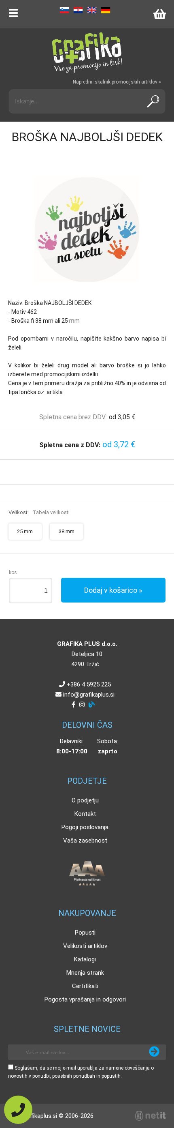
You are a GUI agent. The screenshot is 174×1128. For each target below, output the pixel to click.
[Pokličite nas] (18, 1110)
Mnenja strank (85, 972)
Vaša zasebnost (85, 840)
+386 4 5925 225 (89, 684)
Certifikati (85, 986)
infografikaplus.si (89, 694)
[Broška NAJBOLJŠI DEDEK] (87, 229)
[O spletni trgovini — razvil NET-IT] (150, 1116)
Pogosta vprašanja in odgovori (85, 999)
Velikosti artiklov (85, 946)
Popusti (85, 932)
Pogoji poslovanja (85, 827)
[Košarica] (159, 14)
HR (78, 10)
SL (64, 10)
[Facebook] (73, 704)
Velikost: (39, 512)
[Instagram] (82, 704)
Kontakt (85, 813)
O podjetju (85, 800)
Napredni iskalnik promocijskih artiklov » (117, 82)
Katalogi (85, 959)
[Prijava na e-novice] (154, 1052)
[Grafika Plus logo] (87, 52)
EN (92, 10)
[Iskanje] (153, 101)
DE (105, 10)
